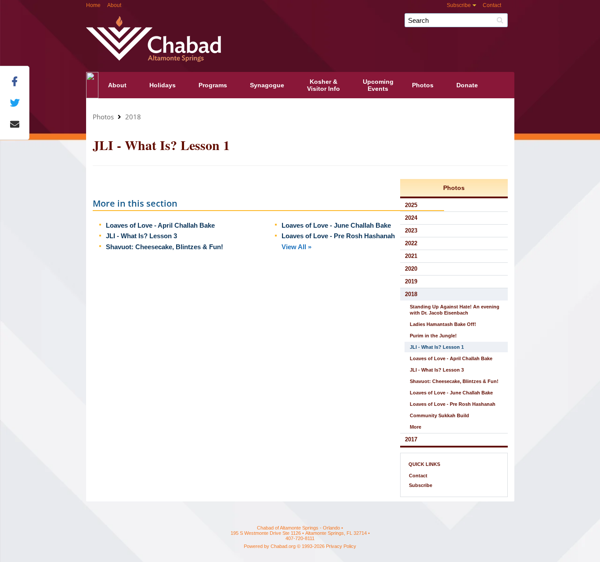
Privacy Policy (341, 546)
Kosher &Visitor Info (323, 85)
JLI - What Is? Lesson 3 (141, 236)
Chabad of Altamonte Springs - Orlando (325, 34)
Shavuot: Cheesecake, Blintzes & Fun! (164, 247)
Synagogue (267, 85)
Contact (492, 5)
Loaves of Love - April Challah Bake (160, 225)
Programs (213, 85)
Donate (467, 85)
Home (93, 5)
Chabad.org (283, 546)
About (114, 5)
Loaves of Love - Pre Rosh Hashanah (338, 236)
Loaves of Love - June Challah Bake (336, 225)
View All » (296, 247)
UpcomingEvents (378, 85)
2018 (133, 116)
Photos (423, 85)
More (415, 427)
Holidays (162, 85)
